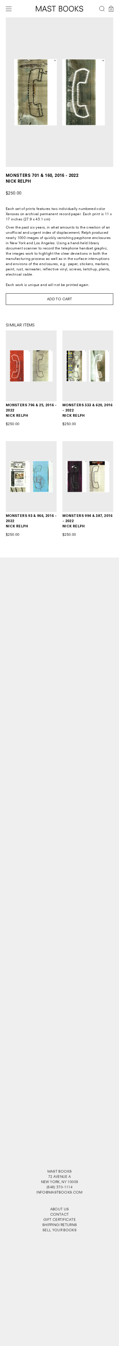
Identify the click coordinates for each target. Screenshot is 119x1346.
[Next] (102, 92)
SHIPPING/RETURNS (59, 1225)
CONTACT (59, 1214)
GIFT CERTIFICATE (59, 1219)
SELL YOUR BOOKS (59, 1230)
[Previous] (16, 92)
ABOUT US (59, 1209)
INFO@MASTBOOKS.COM (59, 1192)
